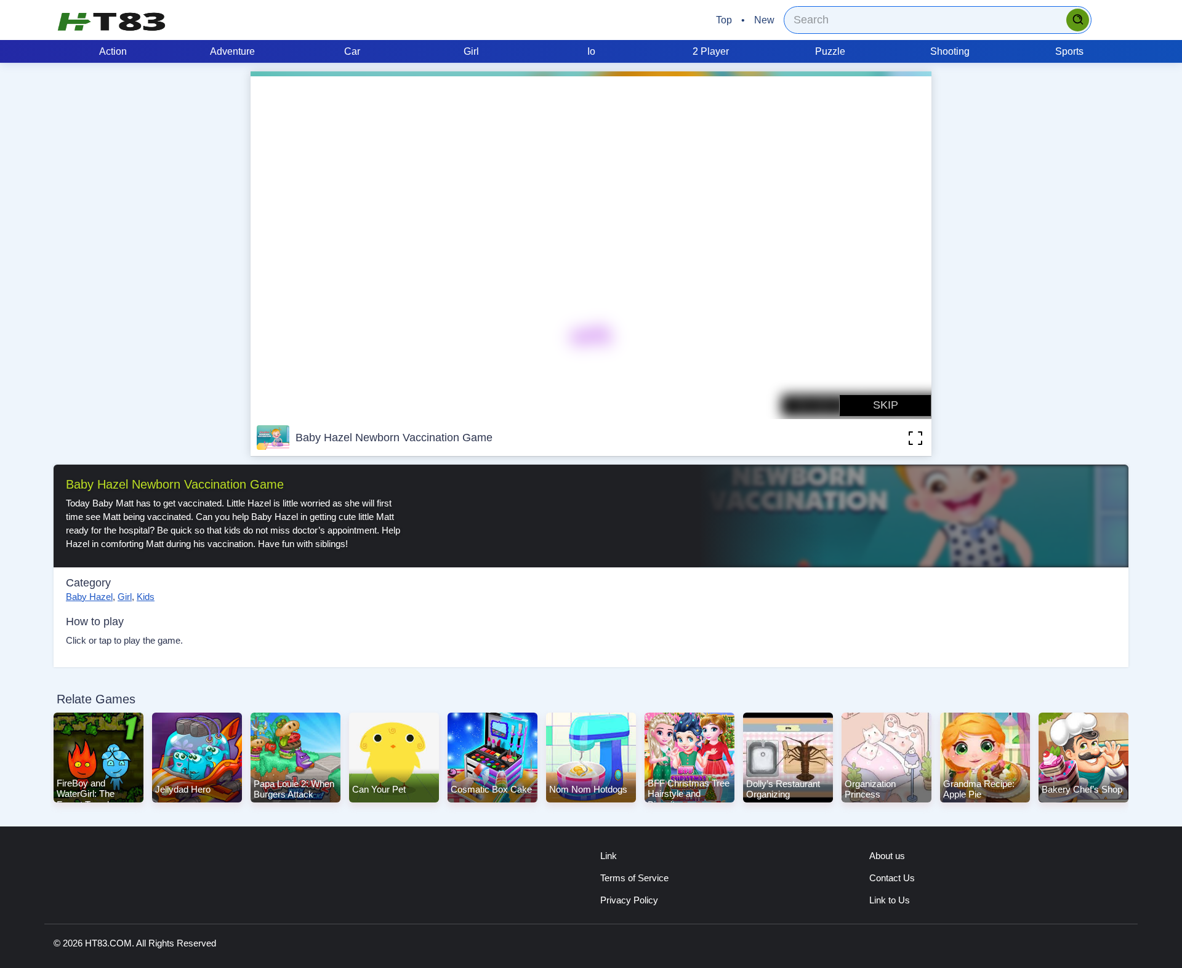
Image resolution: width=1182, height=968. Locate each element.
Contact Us (892, 878)
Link (608, 855)
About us (887, 855)
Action (113, 51)
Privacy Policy (629, 900)
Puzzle (830, 51)
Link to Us (889, 900)
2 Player (711, 51)
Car (352, 51)
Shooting (950, 51)
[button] (897, 437)
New (764, 20)
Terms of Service (634, 878)
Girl (471, 51)
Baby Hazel (89, 596)
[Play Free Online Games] (111, 21)
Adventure (232, 51)
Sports (1069, 51)
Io (591, 51)
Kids (146, 596)
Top (724, 20)
